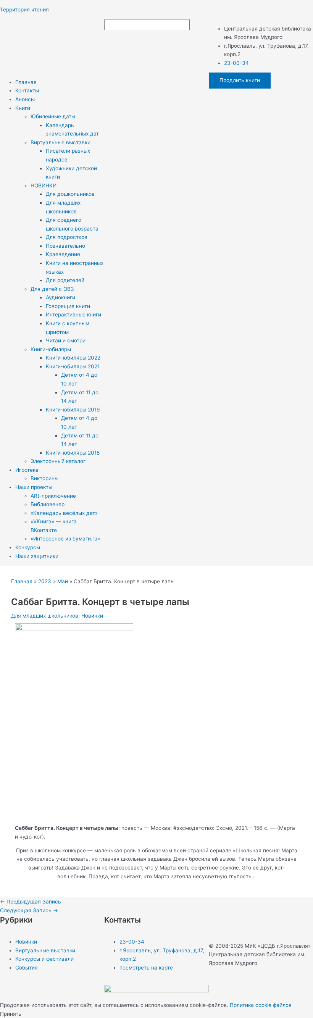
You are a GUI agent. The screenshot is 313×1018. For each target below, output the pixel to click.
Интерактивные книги (73, 314)
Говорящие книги (68, 306)
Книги (22, 108)
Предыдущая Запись (30, 902)
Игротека (27, 470)
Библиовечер (48, 504)
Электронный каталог (58, 461)
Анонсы (25, 99)
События (26, 968)
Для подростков (66, 237)
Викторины (44, 478)
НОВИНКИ (43, 185)
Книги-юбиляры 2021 (73, 366)
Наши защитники (36, 556)
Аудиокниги (60, 297)
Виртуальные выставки (60, 142)
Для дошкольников (70, 194)
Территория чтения (24, 9)
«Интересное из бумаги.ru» (65, 539)
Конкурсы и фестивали (44, 959)
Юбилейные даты (53, 116)
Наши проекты (33, 487)
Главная (26, 82)
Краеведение (63, 254)
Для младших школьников (44, 616)
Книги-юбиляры (51, 349)
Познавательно (65, 246)
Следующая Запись (29, 910)
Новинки (92, 616)
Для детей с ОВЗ (52, 289)
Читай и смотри (66, 340)
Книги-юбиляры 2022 (73, 358)
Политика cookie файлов (261, 1005)
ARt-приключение (53, 496)
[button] (59, 108)
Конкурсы (27, 547)
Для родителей (65, 280)
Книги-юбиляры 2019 (73, 410)
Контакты (27, 90)
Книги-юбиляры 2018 (73, 453)
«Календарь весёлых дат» (64, 513)
